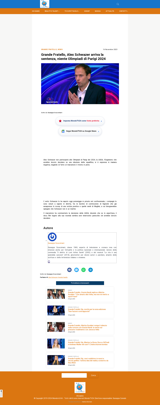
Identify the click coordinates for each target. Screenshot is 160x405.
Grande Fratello (49, 49)
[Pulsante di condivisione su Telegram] (90, 270)
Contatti (123, 11)
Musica (98, 11)
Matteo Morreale (87, 402)
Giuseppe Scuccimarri (56, 243)
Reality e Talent (51, 11)
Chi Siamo (36, 11)
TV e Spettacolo (71, 11)
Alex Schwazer (52, 277)
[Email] (49, 261)
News (60, 49)
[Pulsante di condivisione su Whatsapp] (83, 270)
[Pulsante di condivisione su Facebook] (69, 270)
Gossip (87, 11)
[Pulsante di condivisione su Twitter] (76, 270)
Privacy (1, 394)
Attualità (110, 11)
